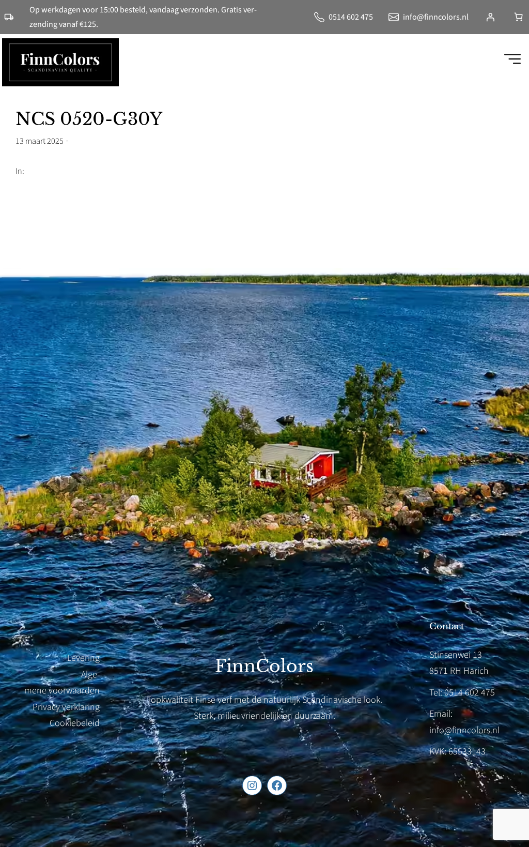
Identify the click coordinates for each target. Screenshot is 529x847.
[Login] (490, 17)
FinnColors (264, 666)
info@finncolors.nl (436, 17)
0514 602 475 (351, 17)
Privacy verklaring (66, 707)
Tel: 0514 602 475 (462, 692)
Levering (83, 658)
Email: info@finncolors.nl (464, 722)
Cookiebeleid (75, 723)
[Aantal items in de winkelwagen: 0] (518, 16)
